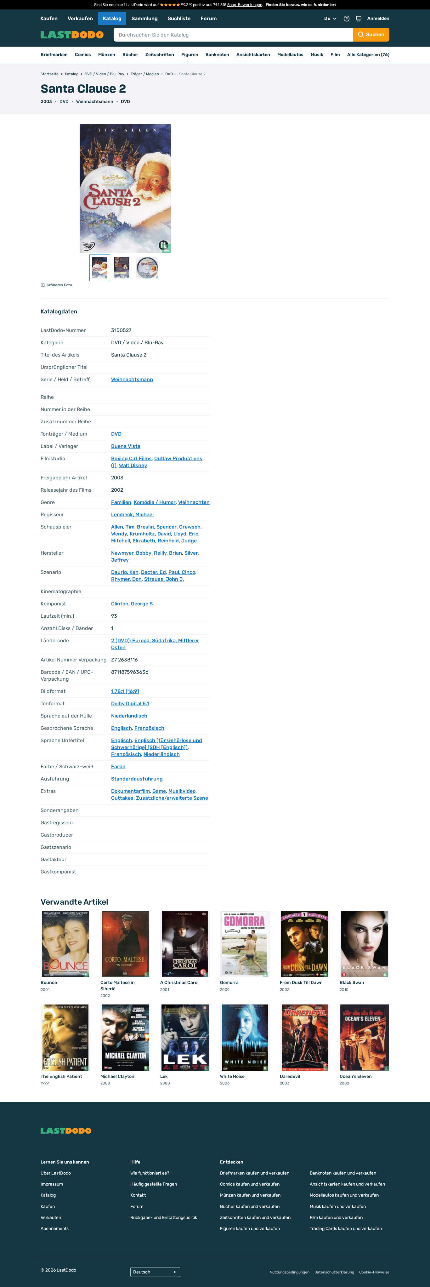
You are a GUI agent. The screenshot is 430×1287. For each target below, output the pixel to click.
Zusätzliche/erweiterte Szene (172, 798)
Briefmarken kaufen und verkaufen (254, 1173)
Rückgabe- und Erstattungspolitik (163, 1217)
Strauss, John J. (164, 579)
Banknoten (217, 54)
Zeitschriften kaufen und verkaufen (255, 1217)
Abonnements (55, 1228)
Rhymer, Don (126, 579)
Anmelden (378, 18)
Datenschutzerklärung (334, 1272)
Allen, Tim (122, 527)
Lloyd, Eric (185, 534)
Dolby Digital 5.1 (130, 703)
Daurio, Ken (125, 572)
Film (335, 54)
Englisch (121, 728)
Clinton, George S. (132, 604)
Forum (209, 18)
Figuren (189, 54)
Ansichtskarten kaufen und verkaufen (347, 1184)
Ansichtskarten (253, 54)
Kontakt (138, 1195)
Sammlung (145, 18)
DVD (125, 101)
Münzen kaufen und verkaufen (250, 1195)
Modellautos (290, 54)
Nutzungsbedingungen (289, 1272)
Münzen (106, 54)
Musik (317, 54)
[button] (358, 18)
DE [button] (327, 18)
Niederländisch (129, 716)
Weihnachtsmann (94, 101)
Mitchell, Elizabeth (133, 541)
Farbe (118, 766)
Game (159, 791)
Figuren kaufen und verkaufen (250, 1228)
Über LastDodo (56, 1173)
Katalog (112, 18)
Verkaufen (80, 18)
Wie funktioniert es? (149, 1173)
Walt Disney (133, 465)
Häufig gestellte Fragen (153, 1184)
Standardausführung (137, 779)
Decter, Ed (153, 572)
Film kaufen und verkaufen (336, 1217)
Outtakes (122, 798)
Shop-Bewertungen (244, 5)
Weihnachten (194, 502)
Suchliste (179, 18)
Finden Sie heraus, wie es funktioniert (301, 5)
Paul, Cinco (181, 572)
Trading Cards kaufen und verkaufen (346, 1228)
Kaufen (49, 18)
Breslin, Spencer (157, 527)
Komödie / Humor (155, 502)
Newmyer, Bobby (131, 553)
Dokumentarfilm (130, 791)
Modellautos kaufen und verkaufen (344, 1195)
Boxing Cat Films (131, 458)
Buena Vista (125, 446)
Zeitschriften (159, 54)
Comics (83, 54)
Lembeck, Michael (132, 515)
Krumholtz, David (150, 534)
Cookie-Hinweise (374, 1272)
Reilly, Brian (168, 553)
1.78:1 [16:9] (125, 691)
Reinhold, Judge (177, 541)
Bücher (130, 54)
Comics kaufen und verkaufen (250, 1184)
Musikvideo (181, 791)
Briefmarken (54, 54)
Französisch (149, 728)
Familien (121, 502)
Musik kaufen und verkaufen (338, 1206)
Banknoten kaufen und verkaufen (343, 1173)
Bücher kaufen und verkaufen (250, 1206)
